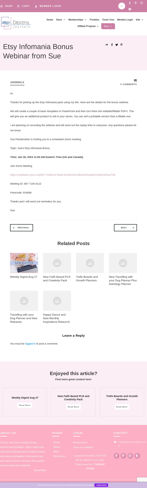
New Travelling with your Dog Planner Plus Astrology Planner (123, 280)
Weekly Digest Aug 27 (23, 276)
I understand (101, 485)
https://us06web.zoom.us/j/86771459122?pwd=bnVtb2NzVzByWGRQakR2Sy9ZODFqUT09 (62, 174)
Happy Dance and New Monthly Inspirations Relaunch (56, 318)
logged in (30, 343)
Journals (17, 82)
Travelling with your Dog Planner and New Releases (23, 318)
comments (128, 84)
